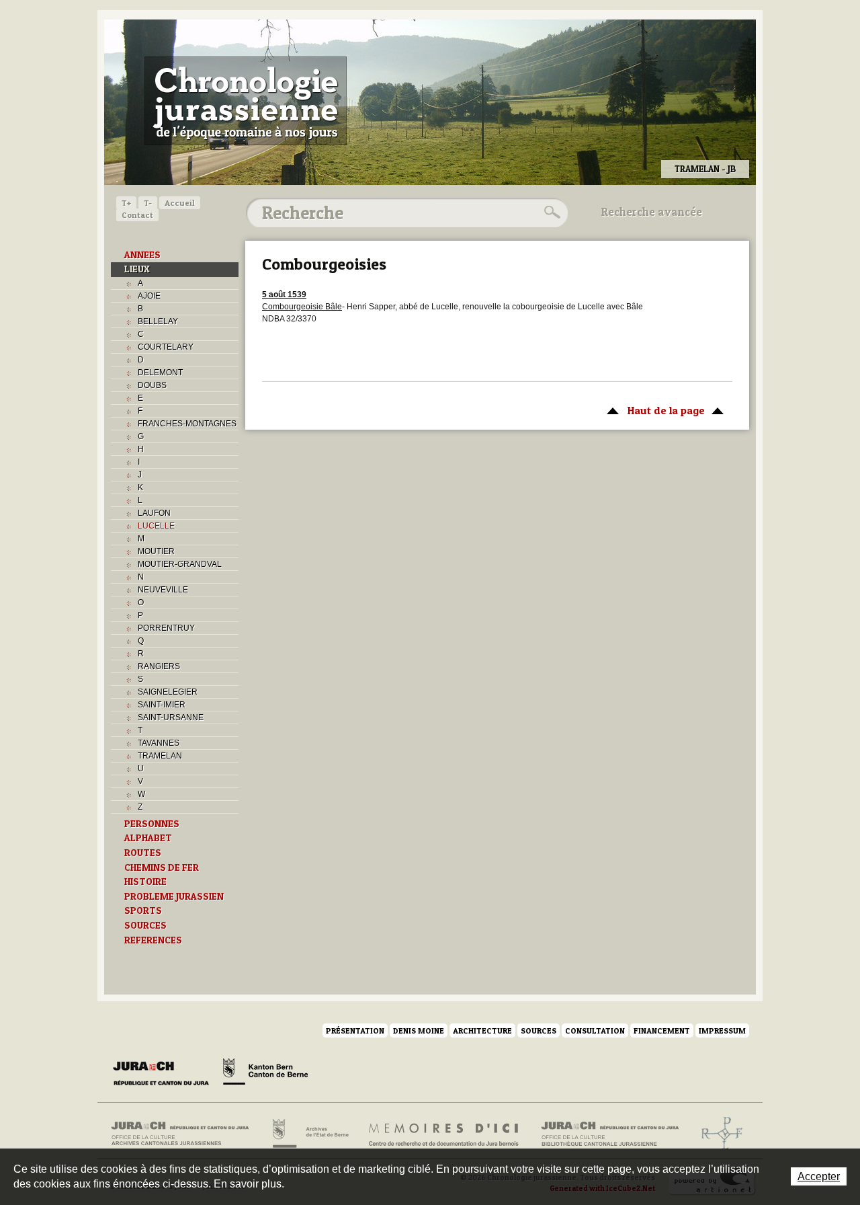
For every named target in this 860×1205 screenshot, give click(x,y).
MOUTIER (156, 551)
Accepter (819, 1176)
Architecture (482, 1030)
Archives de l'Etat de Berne (309, 1133)
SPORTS (143, 910)
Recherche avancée (651, 212)
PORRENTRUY (166, 628)
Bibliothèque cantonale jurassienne (610, 1133)
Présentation (355, 1030)
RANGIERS (159, 666)
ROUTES (142, 853)
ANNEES (142, 255)
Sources (538, 1030)
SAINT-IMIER (161, 704)
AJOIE (149, 296)
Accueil (180, 203)
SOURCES (145, 925)
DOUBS (152, 385)
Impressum (722, 1030)
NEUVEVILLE (163, 589)
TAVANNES (158, 743)
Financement (662, 1030)
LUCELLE (156, 526)
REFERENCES (153, 940)
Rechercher (550, 212)
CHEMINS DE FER (161, 867)
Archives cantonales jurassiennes (185, 1133)
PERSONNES (151, 824)
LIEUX (137, 269)
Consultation (595, 1030)
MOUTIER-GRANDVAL (180, 564)
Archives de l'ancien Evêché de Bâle (717, 1133)
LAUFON (154, 513)
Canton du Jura (164, 1074)
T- (148, 203)
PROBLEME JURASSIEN (174, 896)
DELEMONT (160, 372)
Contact (137, 215)
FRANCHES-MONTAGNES (187, 423)
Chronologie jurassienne (245, 100)
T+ (126, 203)
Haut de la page (652, 410)
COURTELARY (166, 347)
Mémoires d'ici (444, 1133)
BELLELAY (158, 321)
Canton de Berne (265, 1074)
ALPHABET (148, 838)
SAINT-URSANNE (171, 717)
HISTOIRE (145, 882)
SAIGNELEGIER (168, 692)
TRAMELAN (160, 756)
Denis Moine (418, 1030)
